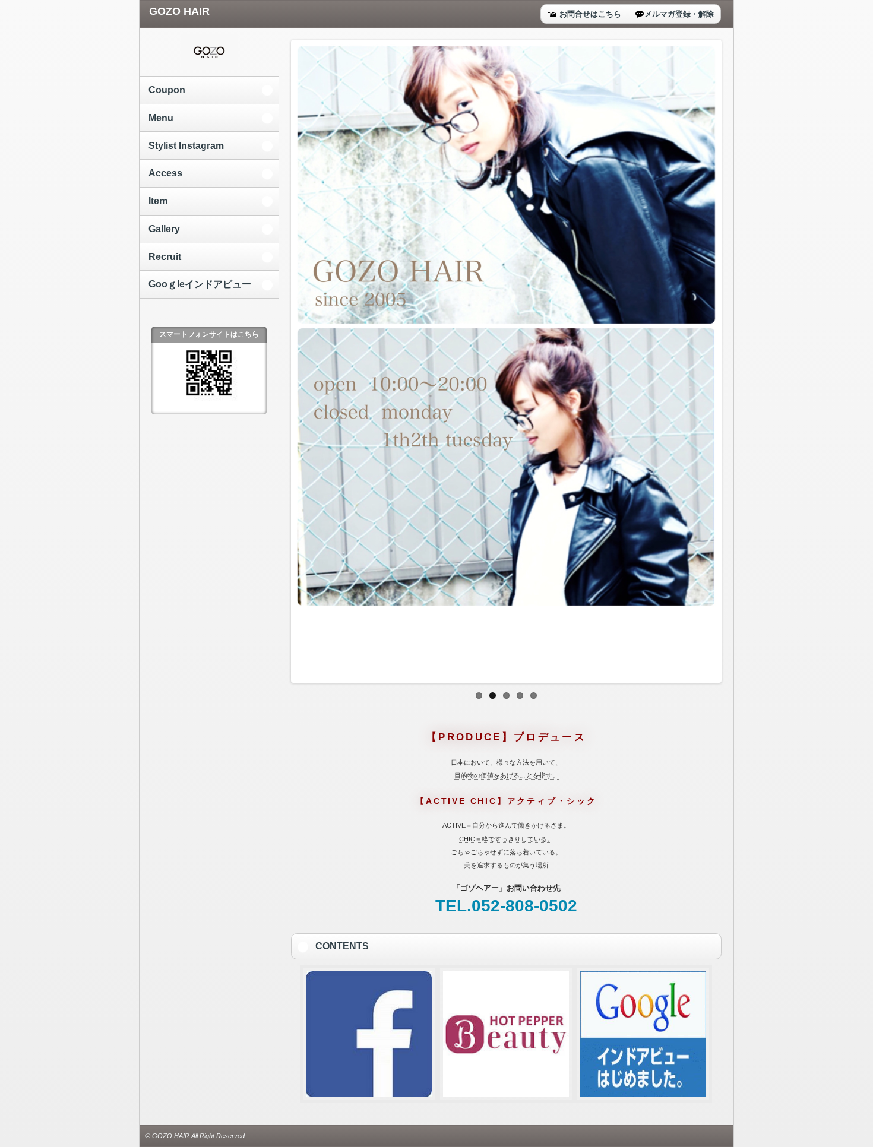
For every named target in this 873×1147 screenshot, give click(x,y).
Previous (281, 358)
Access (165, 173)
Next (732, 358)
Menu (160, 118)
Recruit (164, 257)
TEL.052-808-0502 (506, 905)
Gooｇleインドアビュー (199, 284)
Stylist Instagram (186, 146)
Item (157, 201)
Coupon (166, 90)
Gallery (164, 229)
